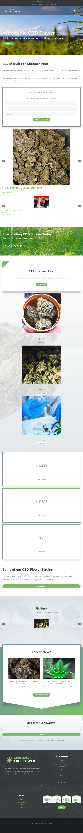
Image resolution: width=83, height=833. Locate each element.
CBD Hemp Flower (6, 190)
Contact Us (21, 802)
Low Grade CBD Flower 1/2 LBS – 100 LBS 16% (22, 188)
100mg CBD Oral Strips (12, 210)
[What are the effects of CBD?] (59, 668)
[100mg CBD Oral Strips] (41, 197)
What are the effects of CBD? (59, 681)
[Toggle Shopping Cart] (74, 10)
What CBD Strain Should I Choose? (24, 681)
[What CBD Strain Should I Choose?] (24, 668)
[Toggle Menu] (79, 10)
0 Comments (29, 683)
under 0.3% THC (31, 78)
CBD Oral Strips (6, 212)
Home (21, 799)
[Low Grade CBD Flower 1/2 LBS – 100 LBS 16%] (41, 129)
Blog (21, 804)
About (21, 807)
